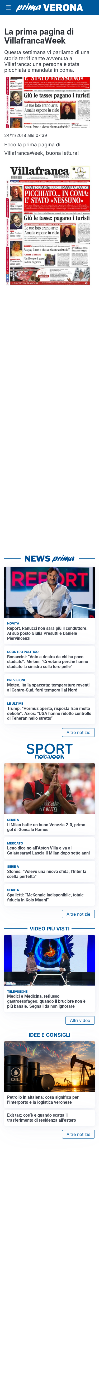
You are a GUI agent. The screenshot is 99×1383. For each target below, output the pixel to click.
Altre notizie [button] (78, 732)
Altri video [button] (80, 1020)
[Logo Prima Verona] (49, 7)
